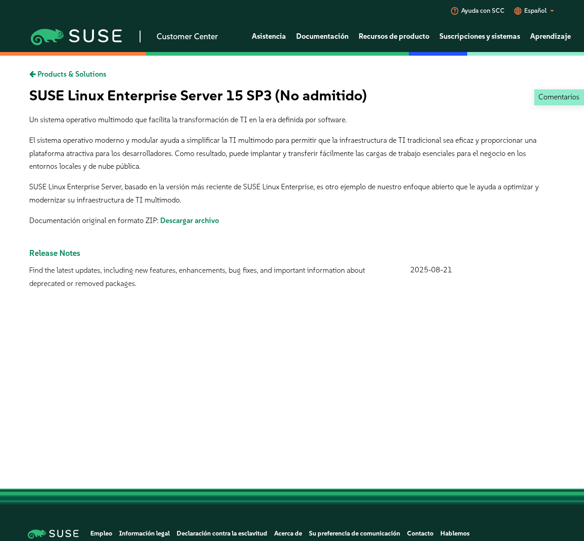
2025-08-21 (431, 269)
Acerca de (288, 533)
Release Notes (54, 253)
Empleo (101, 533)
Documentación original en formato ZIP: (94, 220)
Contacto (420, 533)
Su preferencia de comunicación (354, 533)
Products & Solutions (71, 74)
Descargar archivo (189, 220)
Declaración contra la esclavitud (222, 533)
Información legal (144, 533)
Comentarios (558, 97)
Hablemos (454, 533)
